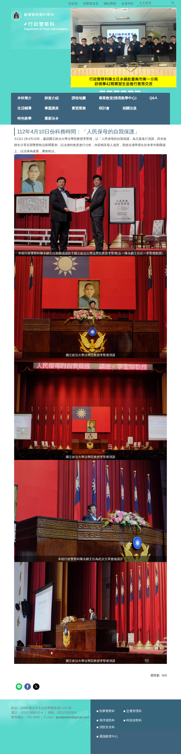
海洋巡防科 (107, 720)
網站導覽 (110, 3)
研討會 (104, 108)
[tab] (102, 91)
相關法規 (130, 108)
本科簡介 (24, 98)
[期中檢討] (124, 47)
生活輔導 (24, 108)
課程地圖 (79, 98)
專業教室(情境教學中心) (117, 98)
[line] (19, 687)
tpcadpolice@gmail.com (72, 717)
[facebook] (28, 687)
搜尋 (173, 3)
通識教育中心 (108, 736)
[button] (76, 50)
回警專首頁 (90, 3)
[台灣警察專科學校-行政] (41, 21)
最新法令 (52, 118)
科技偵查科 (134, 720)
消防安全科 (107, 727)
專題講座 (52, 108)
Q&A (153, 98)
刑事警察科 (107, 711)
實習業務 (79, 108)
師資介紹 (52, 98)
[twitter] (37, 687)
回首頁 (73, 3)
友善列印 (127, 3)
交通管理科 (134, 711)
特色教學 (24, 118)
